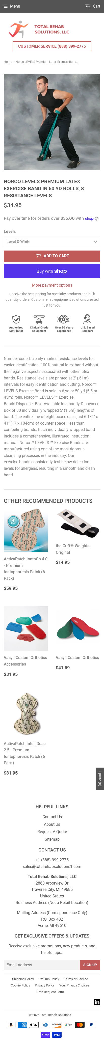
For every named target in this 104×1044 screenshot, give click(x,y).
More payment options (52, 285)
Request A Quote (52, 831)
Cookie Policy (20, 985)
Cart (96, 6)
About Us (52, 824)
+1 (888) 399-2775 (52, 860)
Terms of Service (76, 979)
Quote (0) (100, 779)
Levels (10, 231)
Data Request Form (50, 992)
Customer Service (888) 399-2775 (52, 46)
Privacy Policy (45, 985)
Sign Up (90, 965)
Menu (15, 6)
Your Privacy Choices (74, 985)
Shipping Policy (23, 979)
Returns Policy (49, 979)
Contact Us (52, 816)
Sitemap (52, 839)
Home (8, 62)
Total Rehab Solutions (55, 1015)
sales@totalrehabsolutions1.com (52, 866)
